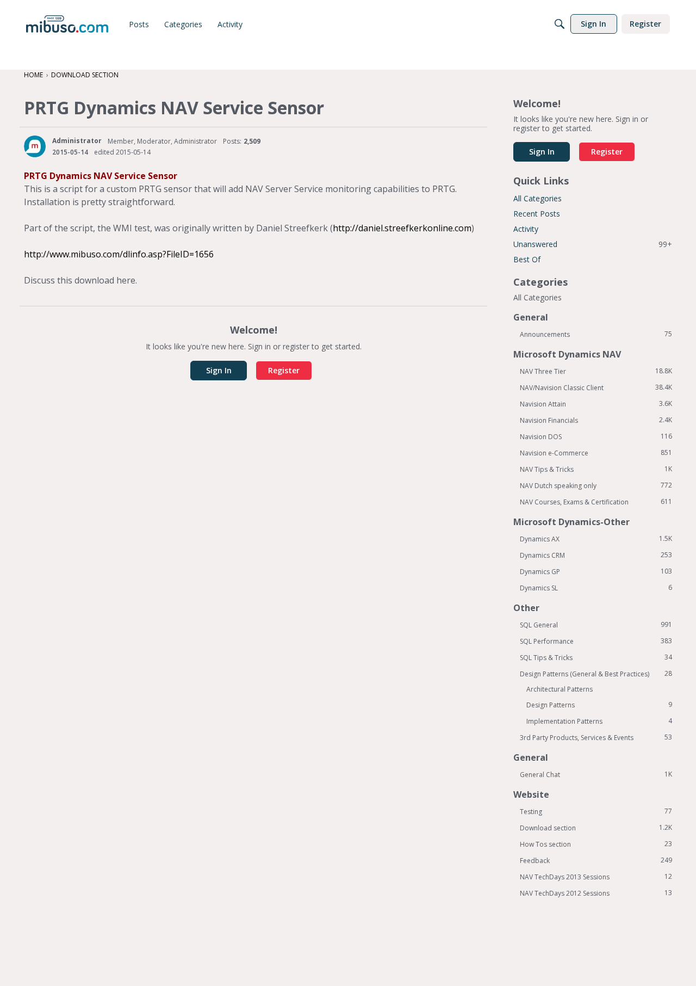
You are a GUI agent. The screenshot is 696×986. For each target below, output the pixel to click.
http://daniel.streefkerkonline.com (402, 228)
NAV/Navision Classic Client (596, 387)
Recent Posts (536, 213)
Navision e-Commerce (596, 453)
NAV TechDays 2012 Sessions (596, 893)
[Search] (559, 24)
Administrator (77, 140)
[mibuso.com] (67, 24)
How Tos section (596, 844)
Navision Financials (596, 420)
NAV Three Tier (596, 371)
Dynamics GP (596, 571)
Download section (596, 828)
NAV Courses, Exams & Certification (596, 502)
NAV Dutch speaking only (596, 485)
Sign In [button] (219, 370)
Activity (525, 229)
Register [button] (284, 370)
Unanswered (592, 244)
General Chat (596, 774)
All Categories (537, 198)
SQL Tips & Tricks (596, 657)
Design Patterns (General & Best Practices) (596, 674)
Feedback (596, 860)
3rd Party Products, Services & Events (596, 737)
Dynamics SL (596, 588)
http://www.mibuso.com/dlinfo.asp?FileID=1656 (119, 254)
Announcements (596, 334)
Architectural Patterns (559, 689)
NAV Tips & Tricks (596, 469)
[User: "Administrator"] (35, 146)
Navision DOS (596, 436)
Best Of (526, 259)
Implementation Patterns (599, 721)
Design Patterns (599, 705)
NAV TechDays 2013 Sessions (596, 877)
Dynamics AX (596, 539)
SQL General (596, 625)
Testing (596, 811)
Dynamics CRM (596, 555)
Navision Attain (596, 404)
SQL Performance (596, 641)
